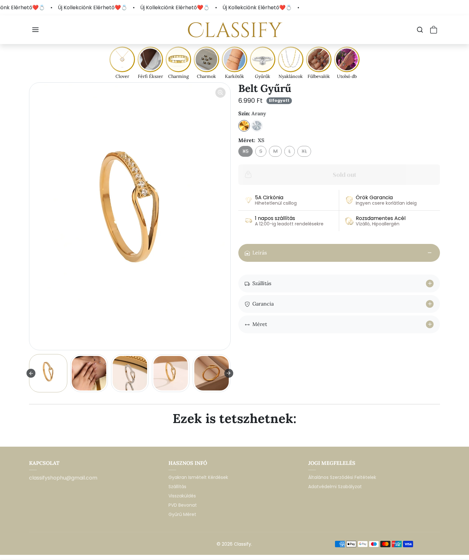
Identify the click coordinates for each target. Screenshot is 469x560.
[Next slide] (228, 373)
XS (245, 151)
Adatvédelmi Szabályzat (335, 486)
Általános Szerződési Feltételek (342, 477)
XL (304, 151)
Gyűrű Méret (182, 514)
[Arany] (244, 126)
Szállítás (177, 486)
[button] (36, 30)
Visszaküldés (182, 496)
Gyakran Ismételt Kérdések (198, 477)
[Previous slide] (31, 437)
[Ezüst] (257, 126)
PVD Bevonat (182, 505)
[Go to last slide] (30, 373)
